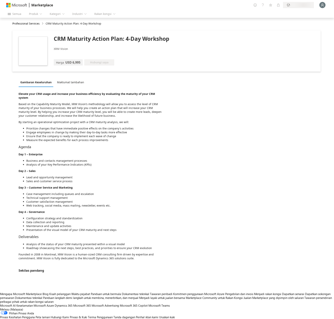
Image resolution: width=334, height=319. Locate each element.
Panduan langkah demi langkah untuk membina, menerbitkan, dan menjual (90, 298)
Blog (46, 294)
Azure (50, 305)
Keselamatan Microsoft (31, 305)
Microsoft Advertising (105, 305)
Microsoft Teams (159, 305)
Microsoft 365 (82, 305)
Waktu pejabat (80, 294)
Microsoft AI (8, 305)
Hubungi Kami (60, 317)
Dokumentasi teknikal (135, 294)
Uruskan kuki (167, 317)
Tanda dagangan (124, 317)
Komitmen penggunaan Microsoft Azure (199, 294)
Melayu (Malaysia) (11, 309)
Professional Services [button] (26, 23)
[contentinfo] (43, 23)
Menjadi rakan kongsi (267, 294)
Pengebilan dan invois (239, 294)
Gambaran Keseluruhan (36, 82)
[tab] (37, 82)
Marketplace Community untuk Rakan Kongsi (214, 298)
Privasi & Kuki (78, 317)
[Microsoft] (16, 5)
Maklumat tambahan (70, 82)
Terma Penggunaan (100, 317)
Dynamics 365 (63, 305)
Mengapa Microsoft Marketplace (21, 294)
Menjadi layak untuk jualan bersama (162, 298)
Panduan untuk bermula (106, 294)
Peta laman (43, 317)
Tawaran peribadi (161, 294)
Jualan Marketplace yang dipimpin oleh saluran (274, 298)
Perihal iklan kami (147, 317)
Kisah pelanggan (60, 294)
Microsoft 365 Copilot (134, 305)
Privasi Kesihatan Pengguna (17, 317)
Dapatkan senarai (293, 294)
